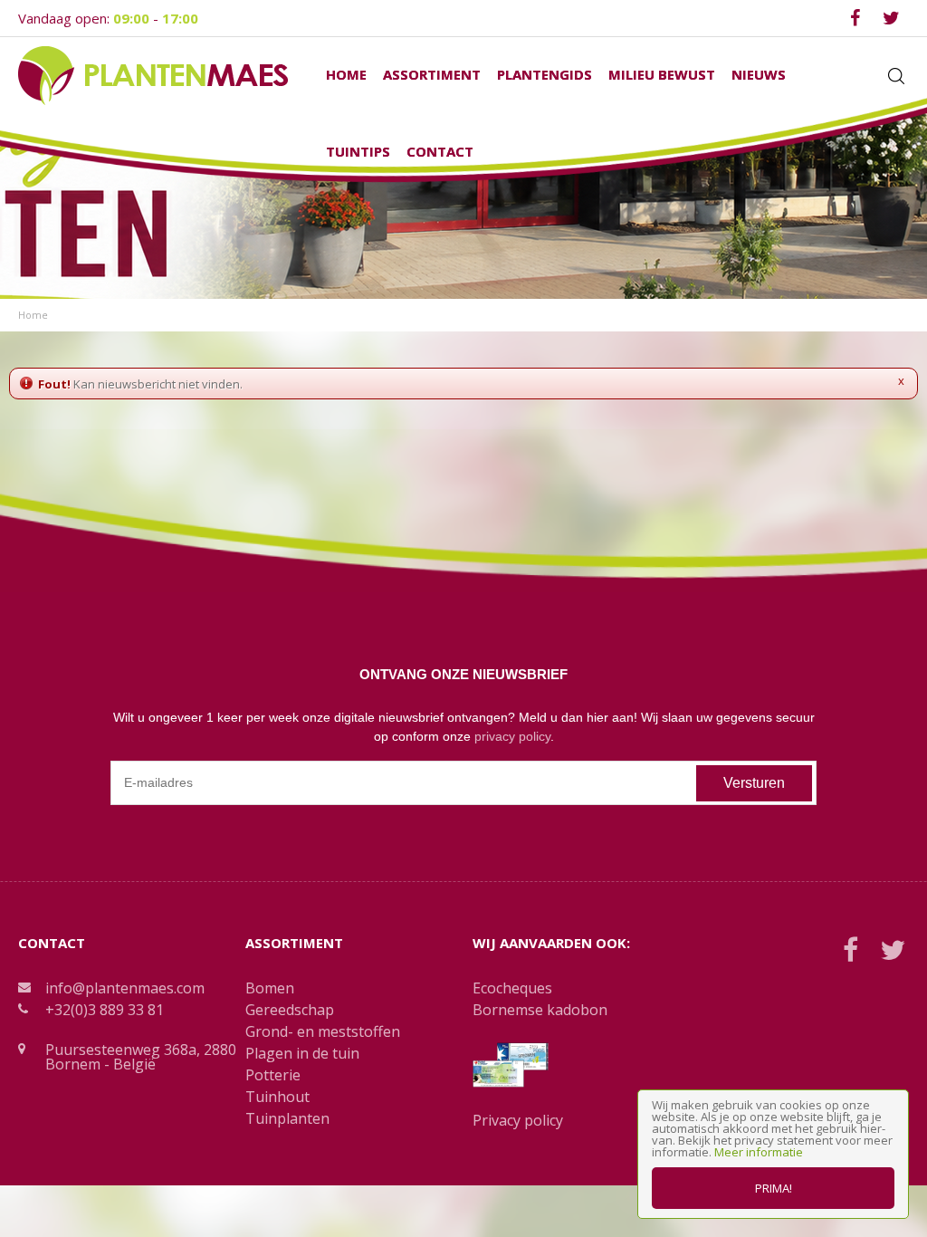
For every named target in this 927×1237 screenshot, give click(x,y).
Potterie (273, 1075)
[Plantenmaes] (153, 74)
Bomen (269, 988)
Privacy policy (518, 1120)
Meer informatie (758, 1152)
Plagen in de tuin (302, 1053)
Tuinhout (277, 1097)
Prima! (773, 1188)
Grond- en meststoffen (322, 1031)
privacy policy (512, 736)
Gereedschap (289, 1010)
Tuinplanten (287, 1118)
